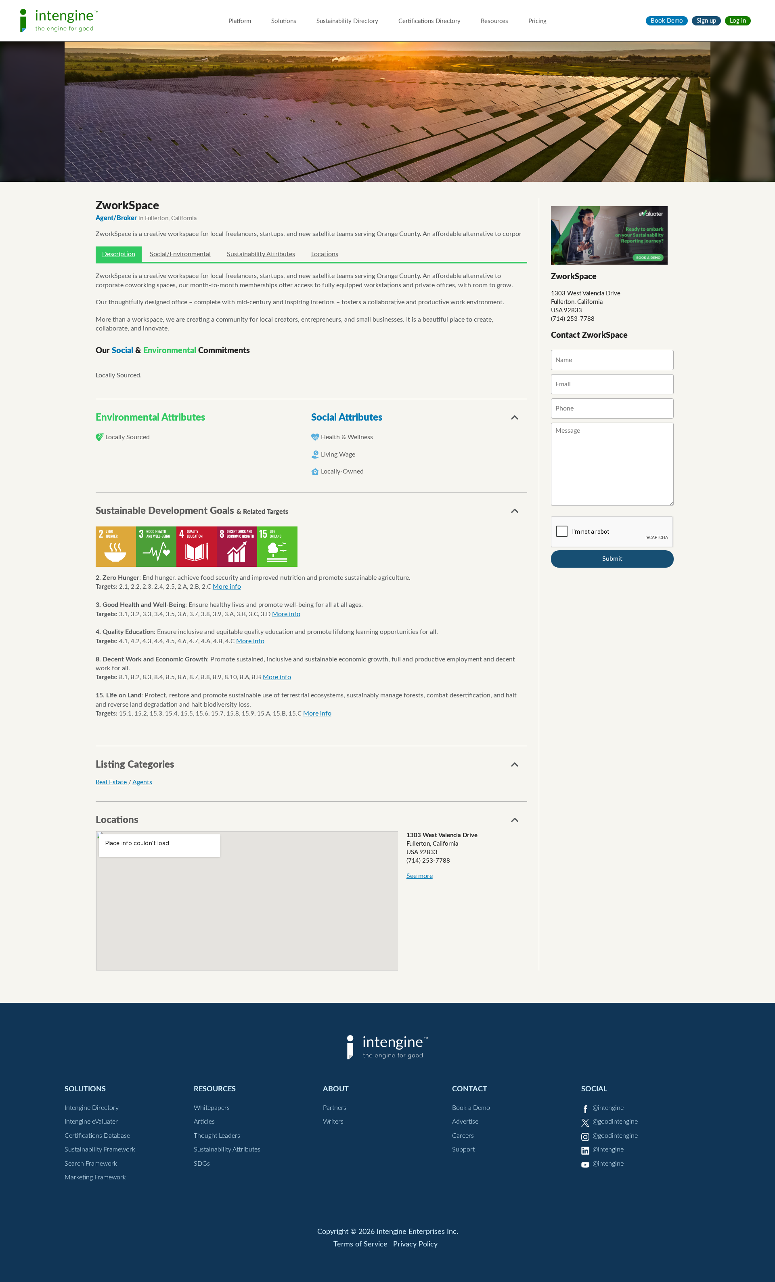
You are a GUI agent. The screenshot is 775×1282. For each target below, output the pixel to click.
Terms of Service (360, 1244)
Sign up (706, 21)
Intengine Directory (92, 1108)
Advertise (465, 1121)
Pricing (537, 21)
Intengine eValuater (91, 1121)
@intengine (608, 1108)
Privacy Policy (415, 1244)
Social (594, 1089)
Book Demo (667, 21)
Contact (469, 1089)
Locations (324, 254)
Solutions (283, 21)
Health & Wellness (347, 437)
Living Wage (338, 454)
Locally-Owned (342, 471)
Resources (494, 21)
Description (118, 254)
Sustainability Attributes (261, 254)
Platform (239, 21)
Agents (142, 782)
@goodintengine (615, 1121)
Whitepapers (212, 1108)
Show (515, 419)
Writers (333, 1121)
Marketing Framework (95, 1177)
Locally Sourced (127, 437)
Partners (334, 1108)
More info (227, 586)
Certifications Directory (429, 21)
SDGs (202, 1163)
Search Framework (91, 1163)
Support (463, 1149)
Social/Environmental (180, 254)
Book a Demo (471, 1108)
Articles (204, 1121)
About (336, 1089)
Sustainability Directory (347, 21)
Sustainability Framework (100, 1149)
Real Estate (111, 782)
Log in (738, 21)
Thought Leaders (217, 1136)
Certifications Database (97, 1136)
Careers (463, 1136)
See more (419, 876)
